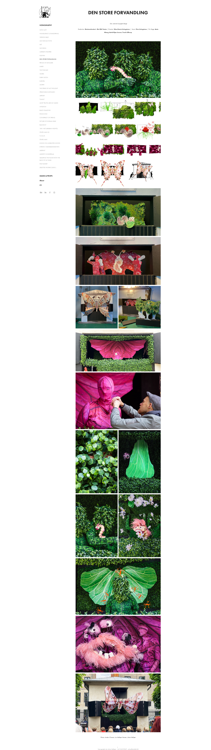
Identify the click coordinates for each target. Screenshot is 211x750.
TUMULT (42, 99)
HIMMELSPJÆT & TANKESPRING (49, 33)
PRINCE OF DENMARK (46, 63)
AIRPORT (42, 96)
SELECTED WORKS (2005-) (48, 167)
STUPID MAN (43, 139)
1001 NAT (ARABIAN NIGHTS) (49, 128)
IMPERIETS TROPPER (45, 52)
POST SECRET (43, 164)
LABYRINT (42, 150)
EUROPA (42, 81)
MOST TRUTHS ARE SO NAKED (49, 103)
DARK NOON (44, 77)
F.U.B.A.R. (42, 136)
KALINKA (42, 55)
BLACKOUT (43, 125)
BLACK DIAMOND (45, 110)
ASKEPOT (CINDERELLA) (47, 154)
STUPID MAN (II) (44, 132)
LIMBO (42, 66)
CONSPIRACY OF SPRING (47, 117)
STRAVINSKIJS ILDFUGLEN (47, 92)
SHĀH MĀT (43, 30)
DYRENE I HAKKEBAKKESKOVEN (49, 147)
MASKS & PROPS (46, 176)
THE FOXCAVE (44, 70)
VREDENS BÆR (44, 37)
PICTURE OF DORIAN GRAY (48, 121)
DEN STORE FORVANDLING (48, 59)
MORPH (42, 85)
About (42, 181)
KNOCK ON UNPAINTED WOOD (50, 143)
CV (41, 185)
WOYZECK (43, 48)
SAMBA (42, 74)
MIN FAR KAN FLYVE (46, 41)
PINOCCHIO (43, 114)
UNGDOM (43, 106)
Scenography (46, 25)
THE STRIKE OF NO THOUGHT (49, 88)
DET (41, 44)
